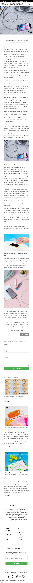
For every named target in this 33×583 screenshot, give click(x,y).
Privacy (21, 539)
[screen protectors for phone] (16, 251)
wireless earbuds (17, 472)
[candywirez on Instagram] (24, 576)
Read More (6, 401)
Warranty (21, 532)
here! (26, 232)
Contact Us (9, 537)
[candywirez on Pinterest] (20, 576)
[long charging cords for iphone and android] (16, 161)
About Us (9, 534)
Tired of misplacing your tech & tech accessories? (16, 427)
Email (6, 351)
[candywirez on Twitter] (9, 576)
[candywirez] (16, 4)
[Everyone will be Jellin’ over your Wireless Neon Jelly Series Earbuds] (16, 461)
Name (6, 345)
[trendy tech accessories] (16, 308)
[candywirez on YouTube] (16, 576)
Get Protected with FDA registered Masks (14, 396)
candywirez (10, 472)
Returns (21, 535)
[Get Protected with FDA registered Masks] (16, 387)
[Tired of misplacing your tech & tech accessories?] (16, 416)
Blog (7, 541)
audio (5, 472)
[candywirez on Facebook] (12, 576)
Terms (20, 537)
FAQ (7, 539)
